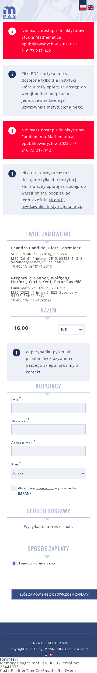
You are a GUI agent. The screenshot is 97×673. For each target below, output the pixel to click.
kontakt (33, 372)
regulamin (45, 488)
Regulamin (58, 643)
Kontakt (36, 643)
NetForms (51, 654)
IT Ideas (45, 654)
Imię (16, 399)
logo (9, 12)
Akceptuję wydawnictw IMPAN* (47, 491)
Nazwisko (20, 421)
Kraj (16, 464)
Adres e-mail (23, 442)
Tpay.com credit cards (37, 563)
